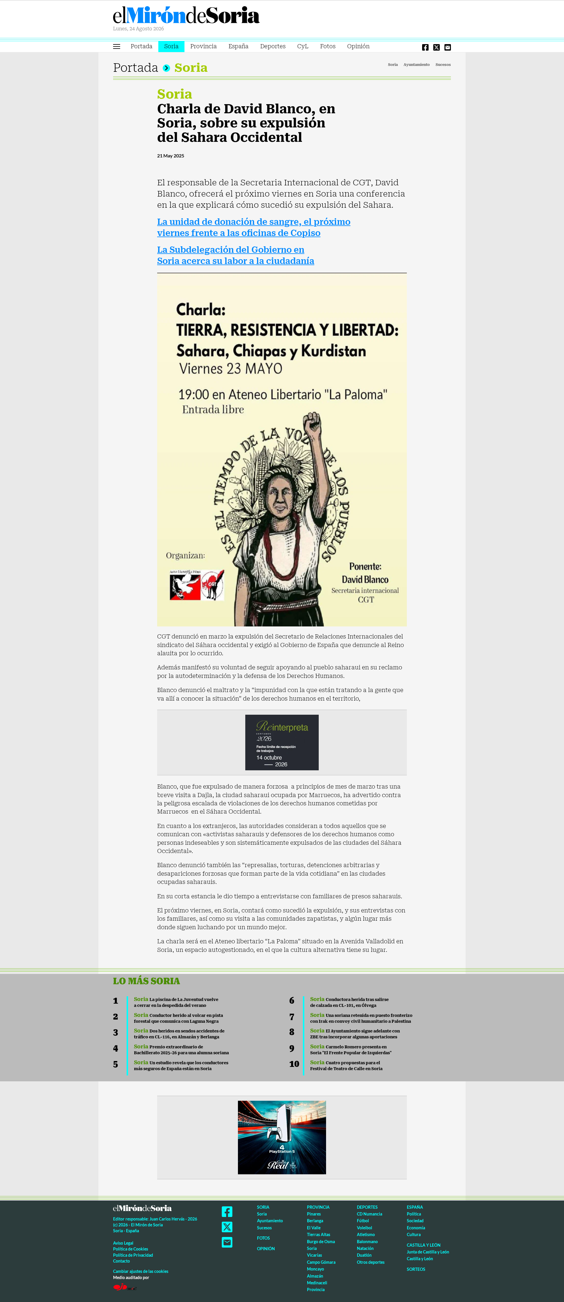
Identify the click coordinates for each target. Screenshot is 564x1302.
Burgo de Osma (321, 1241)
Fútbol (363, 1220)
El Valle (313, 1227)
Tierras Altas (318, 1234)
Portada (141, 46)
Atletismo (366, 1234)
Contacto (121, 1260)
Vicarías (314, 1255)
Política (414, 1213)
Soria (171, 46)
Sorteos (416, 1269)
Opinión (358, 46)
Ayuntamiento (417, 65)
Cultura (414, 1234)
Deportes (273, 46)
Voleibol (364, 1227)
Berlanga (315, 1220)
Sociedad (415, 1220)
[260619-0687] (282, 742)
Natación (365, 1248)
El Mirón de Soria (186, 16)
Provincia (203, 46)
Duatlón (364, 1255)
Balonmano (367, 1241)
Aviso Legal (123, 1243)
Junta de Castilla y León (428, 1251)
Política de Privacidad (133, 1255)
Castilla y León (424, 1245)
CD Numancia (369, 1213)
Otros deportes (371, 1262)
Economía (416, 1227)
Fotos (327, 46)
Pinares (314, 1213)
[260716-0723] (282, 1136)
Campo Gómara (321, 1262)
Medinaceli (317, 1282)
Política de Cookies (130, 1248)
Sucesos (443, 65)
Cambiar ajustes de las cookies (140, 1271)
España (239, 46)
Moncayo (315, 1268)
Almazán (315, 1275)
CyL (302, 46)
